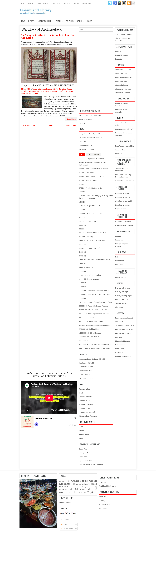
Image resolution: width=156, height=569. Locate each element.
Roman (118, 236)
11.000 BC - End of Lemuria (89, 279)
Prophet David (84, 400)
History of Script (121, 292)
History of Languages (123, 296)
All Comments (67, 529)
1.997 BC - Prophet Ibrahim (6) (90, 213)
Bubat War (83, 449)
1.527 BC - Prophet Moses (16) (90, 206)
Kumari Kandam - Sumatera (122, 104)
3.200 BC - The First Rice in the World (93, 233)
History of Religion (122, 288)
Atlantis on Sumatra (122, 93)
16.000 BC (82, 298)
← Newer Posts (29, 125)
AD (89, 154)
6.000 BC (82, 252)
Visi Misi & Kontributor (107, 486)
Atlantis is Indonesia (123, 69)
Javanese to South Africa (124, 325)
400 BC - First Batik (86, 172)
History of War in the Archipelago (92, 464)
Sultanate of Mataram (123, 221)
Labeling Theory (85, 145)
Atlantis (35, 89)
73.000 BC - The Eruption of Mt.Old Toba (94, 314)
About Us (102, 497)
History (31, 21)
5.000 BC (82, 244)
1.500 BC (82, 202)
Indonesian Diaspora (123, 356)
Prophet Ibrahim (85, 397)
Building (118, 154)
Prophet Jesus (84, 408)
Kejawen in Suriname (123, 333)
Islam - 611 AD (84, 374)
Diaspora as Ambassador (124, 318)
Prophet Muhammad (87, 412)
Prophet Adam (84, 389)
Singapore (119, 240)
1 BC (22, 89)
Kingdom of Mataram (123, 197)
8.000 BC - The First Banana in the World (94, 260)
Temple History (121, 150)
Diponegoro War (85, 460)
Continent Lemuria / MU (124, 129)
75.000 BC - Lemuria (86, 317)
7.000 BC (82, 256)
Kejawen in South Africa (124, 329)
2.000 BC (82, 217)
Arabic (81, 430)
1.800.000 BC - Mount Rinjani (90, 333)
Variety (89, 21)
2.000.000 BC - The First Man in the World (95, 344)
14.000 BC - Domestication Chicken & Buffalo (96, 290)
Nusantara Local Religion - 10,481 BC (93, 359)
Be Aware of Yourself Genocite (90, 138)
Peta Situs (102, 482)
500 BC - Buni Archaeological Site (91, 176)
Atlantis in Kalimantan (123, 77)
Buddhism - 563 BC (86, 367)
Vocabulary (119, 261)
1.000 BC (82, 192)
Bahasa (30, 3)
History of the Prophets (88, 416)
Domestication (42, 3)
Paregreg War (84, 453)
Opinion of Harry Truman (64, 91)
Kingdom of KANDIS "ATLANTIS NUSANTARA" (47, 85)
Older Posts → (71, 125)
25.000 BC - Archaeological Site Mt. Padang (95, 302)
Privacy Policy (104, 504)
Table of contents (85, 119)
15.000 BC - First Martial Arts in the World (95, 294)
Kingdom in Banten (122, 205)
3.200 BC (82, 229)
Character (83, 141)
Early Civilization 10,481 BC (89, 134)
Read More (71, 119)
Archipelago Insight (86, 149)
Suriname (119, 352)
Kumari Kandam (121, 55)
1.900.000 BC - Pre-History (89, 337)
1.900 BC (82, 210)
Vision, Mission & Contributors (90, 115)
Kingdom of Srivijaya (123, 193)
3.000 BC (82, 225)
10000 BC (28, 89)
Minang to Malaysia (122, 341)
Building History (121, 299)
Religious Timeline (86, 378)
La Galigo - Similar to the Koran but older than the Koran (48, 36)
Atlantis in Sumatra (45, 89)
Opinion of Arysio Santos (46, 91)
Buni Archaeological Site (124, 146)
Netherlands (120, 345)
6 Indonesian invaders (123, 34)
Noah (81, 393)
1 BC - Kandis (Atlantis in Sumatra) (91, 159)
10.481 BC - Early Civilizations (90, 275)
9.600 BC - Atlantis (86, 267)
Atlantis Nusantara (59, 89)
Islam (81, 427)
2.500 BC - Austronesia (87, 221)
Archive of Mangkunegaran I (84, 487)
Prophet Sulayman (86, 404)
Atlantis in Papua (121, 85)
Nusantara (32, 91)
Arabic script (84, 434)
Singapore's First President (121, 169)
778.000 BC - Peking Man (88, 329)
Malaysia (118, 337)
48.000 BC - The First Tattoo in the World (94, 310)
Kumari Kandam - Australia (122, 111)
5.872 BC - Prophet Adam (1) (89, 248)
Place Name (120, 264)
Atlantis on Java (121, 73)
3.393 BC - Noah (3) (86, 236)
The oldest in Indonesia (82, 3)
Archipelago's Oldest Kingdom (78, 482)
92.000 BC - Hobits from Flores (91, 321)
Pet (116, 257)
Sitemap (82, 123)
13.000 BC (82, 287)
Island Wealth (56, 3)
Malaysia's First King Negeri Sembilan (123, 175)
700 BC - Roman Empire (88, 180)
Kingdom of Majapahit (123, 201)
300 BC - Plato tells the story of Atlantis (93, 169)
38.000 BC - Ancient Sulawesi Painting (93, 306)
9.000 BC (82, 263)
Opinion (80, 21)
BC (82, 154)
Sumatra (35, 93)
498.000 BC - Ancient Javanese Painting (94, 325)
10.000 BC (82, 271)
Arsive (96, 154)
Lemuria (118, 59)
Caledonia (119, 322)
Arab (81, 438)
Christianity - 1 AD (86, 371)
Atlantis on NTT (121, 81)
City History (119, 307)
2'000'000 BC (84, 341)
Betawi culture (120, 277)
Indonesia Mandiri (66, 502)
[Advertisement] (49, 249)
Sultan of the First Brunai (124, 181)
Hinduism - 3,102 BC (86, 363)
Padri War (83, 456)
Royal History (26, 93)
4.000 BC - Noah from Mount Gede (92, 240)
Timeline (59, 21)
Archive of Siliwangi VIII (75, 489)
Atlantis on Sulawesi (123, 89)
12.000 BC (82, 283)
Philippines (119, 349)
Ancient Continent (46, 21)
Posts (64, 524)
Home (23, 3)
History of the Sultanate (124, 225)
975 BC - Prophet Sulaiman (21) (90, 188)
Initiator (67, 3)
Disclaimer (103, 508)
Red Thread (70, 21)
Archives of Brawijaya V (74, 492)
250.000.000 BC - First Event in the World (94, 348)
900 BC (81, 184)
